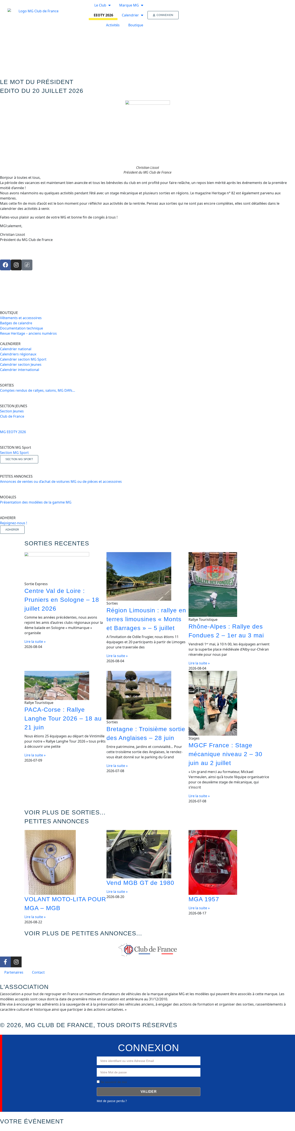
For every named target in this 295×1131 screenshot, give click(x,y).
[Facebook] (5, 265)
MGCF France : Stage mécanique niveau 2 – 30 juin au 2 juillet (225, 754)
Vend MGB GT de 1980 (140, 882)
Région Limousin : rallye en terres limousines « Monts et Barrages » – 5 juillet (146, 619)
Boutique (135, 25)
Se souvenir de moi (113, 1082)
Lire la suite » (35, 641)
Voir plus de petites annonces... (83, 933)
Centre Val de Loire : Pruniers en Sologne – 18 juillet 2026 (61, 600)
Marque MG (129, 5)
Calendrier (130, 15)
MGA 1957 (204, 899)
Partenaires (13, 972)
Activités (113, 25)
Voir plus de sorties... (65, 812)
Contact (38, 972)
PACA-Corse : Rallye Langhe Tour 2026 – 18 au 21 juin (63, 718)
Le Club (100, 5)
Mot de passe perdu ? (112, 1101)
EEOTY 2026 (103, 15)
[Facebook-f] (5, 962)
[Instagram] (16, 265)
